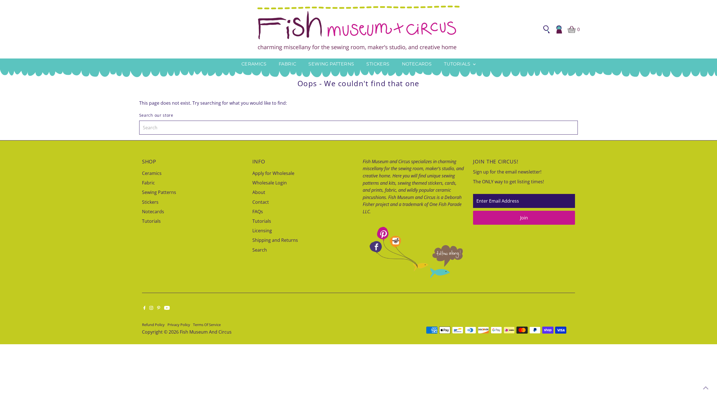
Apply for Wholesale (273, 173)
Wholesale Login (269, 183)
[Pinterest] (159, 308)
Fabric (287, 64)
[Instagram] (151, 308)
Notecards (417, 64)
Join (524, 218)
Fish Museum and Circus (206, 332)
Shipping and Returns (275, 240)
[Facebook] (144, 308)
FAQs (257, 211)
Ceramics (253, 64)
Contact (260, 202)
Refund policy (153, 324)
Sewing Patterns (331, 64)
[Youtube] (167, 308)
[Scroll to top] (705, 387)
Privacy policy (178, 324)
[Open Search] (546, 29)
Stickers (377, 64)
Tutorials (458, 64)
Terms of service (207, 324)
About (258, 192)
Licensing (262, 231)
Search (259, 250)
